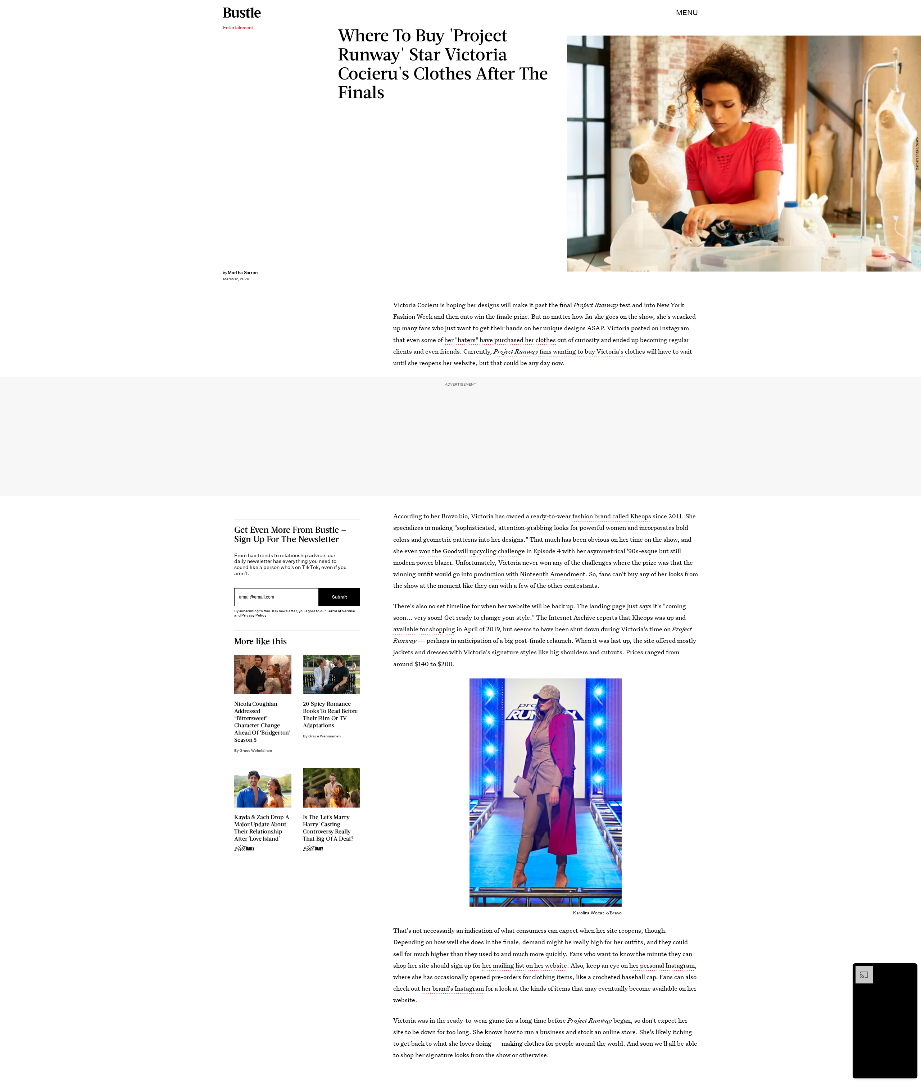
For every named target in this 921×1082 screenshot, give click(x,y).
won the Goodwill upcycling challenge (472, 551)
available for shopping (424, 629)
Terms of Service (341, 611)
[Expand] (860, 969)
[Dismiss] (909, 969)
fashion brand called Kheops (611, 516)
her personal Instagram (662, 965)
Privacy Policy (254, 615)
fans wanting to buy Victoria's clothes (569, 351)
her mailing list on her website (524, 965)
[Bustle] (242, 12)
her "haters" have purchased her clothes (500, 340)
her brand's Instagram (453, 988)
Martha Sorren (243, 272)
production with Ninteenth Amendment (529, 574)
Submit (339, 597)
